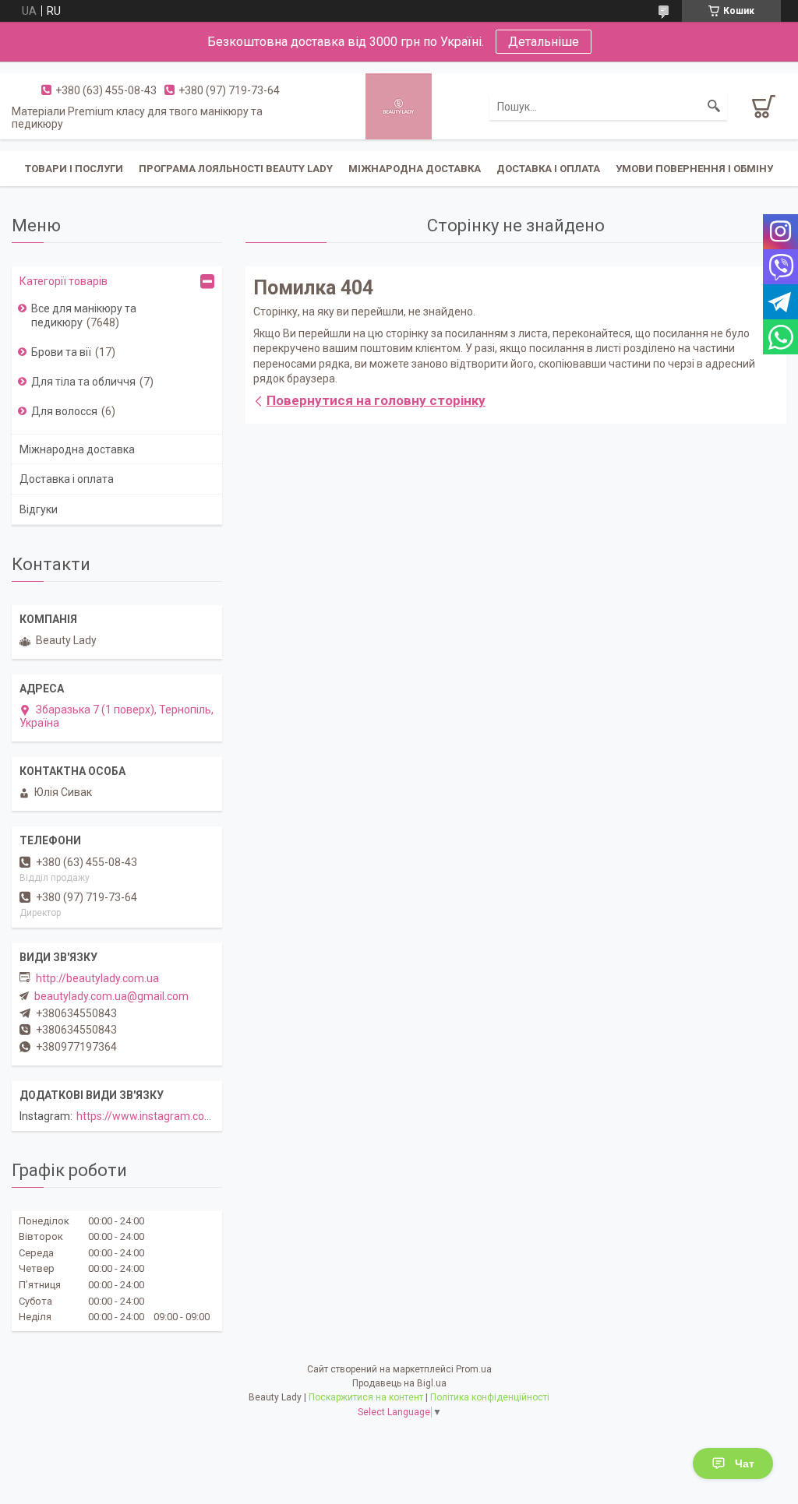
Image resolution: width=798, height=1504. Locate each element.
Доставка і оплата (548, 168)
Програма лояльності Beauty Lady (236, 168)
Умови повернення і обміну (694, 168)
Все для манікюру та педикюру (83, 315)
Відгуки (38, 509)
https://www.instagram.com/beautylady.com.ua (194, 1116)
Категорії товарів (63, 281)
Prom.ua (474, 1369)
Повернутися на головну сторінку (376, 400)
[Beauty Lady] (398, 105)
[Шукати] (713, 106)
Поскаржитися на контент (366, 1397)
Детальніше (543, 41)
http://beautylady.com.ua (97, 978)
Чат (744, 1463)
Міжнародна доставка (414, 168)
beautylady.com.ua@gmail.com (111, 996)
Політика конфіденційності (489, 1397)
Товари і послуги (74, 168)
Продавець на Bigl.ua (399, 1383)
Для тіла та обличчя (83, 381)
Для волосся (64, 411)
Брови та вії (61, 352)
